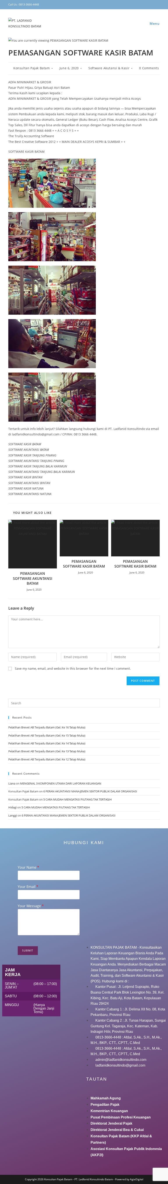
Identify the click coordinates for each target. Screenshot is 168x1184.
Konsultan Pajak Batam (31, 68)
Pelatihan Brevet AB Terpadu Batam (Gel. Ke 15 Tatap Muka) (46, 735)
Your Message (31, 906)
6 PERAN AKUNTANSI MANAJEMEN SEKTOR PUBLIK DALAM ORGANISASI (90, 791)
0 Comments (149, 68)
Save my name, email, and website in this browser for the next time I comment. (73, 668)
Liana (11, 783)
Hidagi (12, 807)
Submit (27, 950)
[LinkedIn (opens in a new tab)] (146, 4)
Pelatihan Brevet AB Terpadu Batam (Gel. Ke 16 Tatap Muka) (46, 727)
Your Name (28, 867)
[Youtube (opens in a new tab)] (152, 4)
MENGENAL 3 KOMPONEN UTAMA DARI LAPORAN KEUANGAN (60, 783)
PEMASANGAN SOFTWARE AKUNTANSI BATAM (32, 578)
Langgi (12, 815)
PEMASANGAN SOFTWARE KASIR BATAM (84, 564)
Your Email (28, 886)
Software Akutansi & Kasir (109, 68)
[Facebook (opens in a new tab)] (133, 4)
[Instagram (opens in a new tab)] (139, 4)
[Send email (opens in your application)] (158, 4)
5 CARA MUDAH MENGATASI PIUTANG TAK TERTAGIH (77, 799)
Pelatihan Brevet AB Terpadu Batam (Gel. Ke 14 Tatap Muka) (46, 743)
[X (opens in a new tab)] (127, 4)
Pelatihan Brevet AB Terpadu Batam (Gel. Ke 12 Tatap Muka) (46, 759)
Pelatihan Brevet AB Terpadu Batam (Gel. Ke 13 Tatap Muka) (46, 751)
